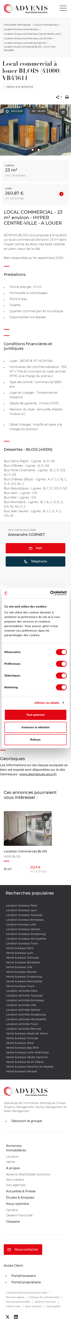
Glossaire (13, 1221)
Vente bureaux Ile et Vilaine (25, 1062)
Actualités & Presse (21, 1191)
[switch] (61, 664)
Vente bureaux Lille (19, 967)
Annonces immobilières (16, 1148)
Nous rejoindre (17, 1204)
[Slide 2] (36, 150)
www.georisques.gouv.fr (38, 774)
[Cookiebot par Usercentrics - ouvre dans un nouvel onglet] (50, 593)
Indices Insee (13, 1306)
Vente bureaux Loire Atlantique (27, 1052)
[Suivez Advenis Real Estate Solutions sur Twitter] (7, 1317)
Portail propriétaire (26, 1282)
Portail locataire (23, 1276)
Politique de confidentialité (44, 1297)
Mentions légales (15, 1297)
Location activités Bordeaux (25, 1000)
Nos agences (16, 1185)
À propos (13, 1168)
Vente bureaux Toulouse (22, 957)
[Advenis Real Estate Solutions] (23, 8)
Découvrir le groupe (26, 1121)
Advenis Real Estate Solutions (28, 1174)
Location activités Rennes (23, 1028)
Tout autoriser (35, 714)
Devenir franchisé (19, 1215)
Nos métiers (15, 1180)
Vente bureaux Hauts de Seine (27, 1033)
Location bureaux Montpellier (26, 938)
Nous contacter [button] (26, 1249)
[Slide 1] (33, 150)
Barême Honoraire (45, 1301)
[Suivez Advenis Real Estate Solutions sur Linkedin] (16, 1317)
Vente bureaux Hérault (21, 1071)
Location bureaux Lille (21, 924)
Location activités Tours (22, 1024)
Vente (10, 1162)
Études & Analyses (20, 1197)
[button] (59, 97)
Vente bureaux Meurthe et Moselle (29, 1066)
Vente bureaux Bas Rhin (22, 1047)
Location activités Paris (21, 991)
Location (12, 1156)
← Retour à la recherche (19, 86)
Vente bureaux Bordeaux (23, 962)
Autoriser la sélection (35, 727)
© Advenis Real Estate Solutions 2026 (26, 1292)
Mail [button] (38, 548)
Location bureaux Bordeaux (25, 919)
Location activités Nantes (23, 1009)
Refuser (35, 739)
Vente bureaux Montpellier (24, 981)
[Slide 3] (39, 150)
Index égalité (53, 1306)
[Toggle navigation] (64, 8)
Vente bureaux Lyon (19, 953)
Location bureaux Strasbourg (26, 934)
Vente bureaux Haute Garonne (27, 1057)
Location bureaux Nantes (23, 929)
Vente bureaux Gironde (22, 1038)
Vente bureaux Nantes (21, 972)
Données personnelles (18, 1301)
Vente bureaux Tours (20, 986)
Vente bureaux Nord (20, 1043)
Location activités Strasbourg (26, 1014)
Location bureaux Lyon (21, 910)
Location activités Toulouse (24, 995)
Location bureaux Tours (22, 943)
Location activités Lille (21, 1005)
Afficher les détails (46, 702)
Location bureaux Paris (21, 905)
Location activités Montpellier (26, 1019)
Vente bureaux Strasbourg (24, 976)
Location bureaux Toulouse (24, 915)
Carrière (12, 1210)
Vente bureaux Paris (20, 948)
